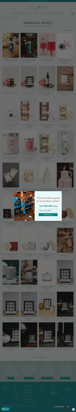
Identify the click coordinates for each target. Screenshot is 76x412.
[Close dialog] (60, 193)
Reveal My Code (48, 214)
